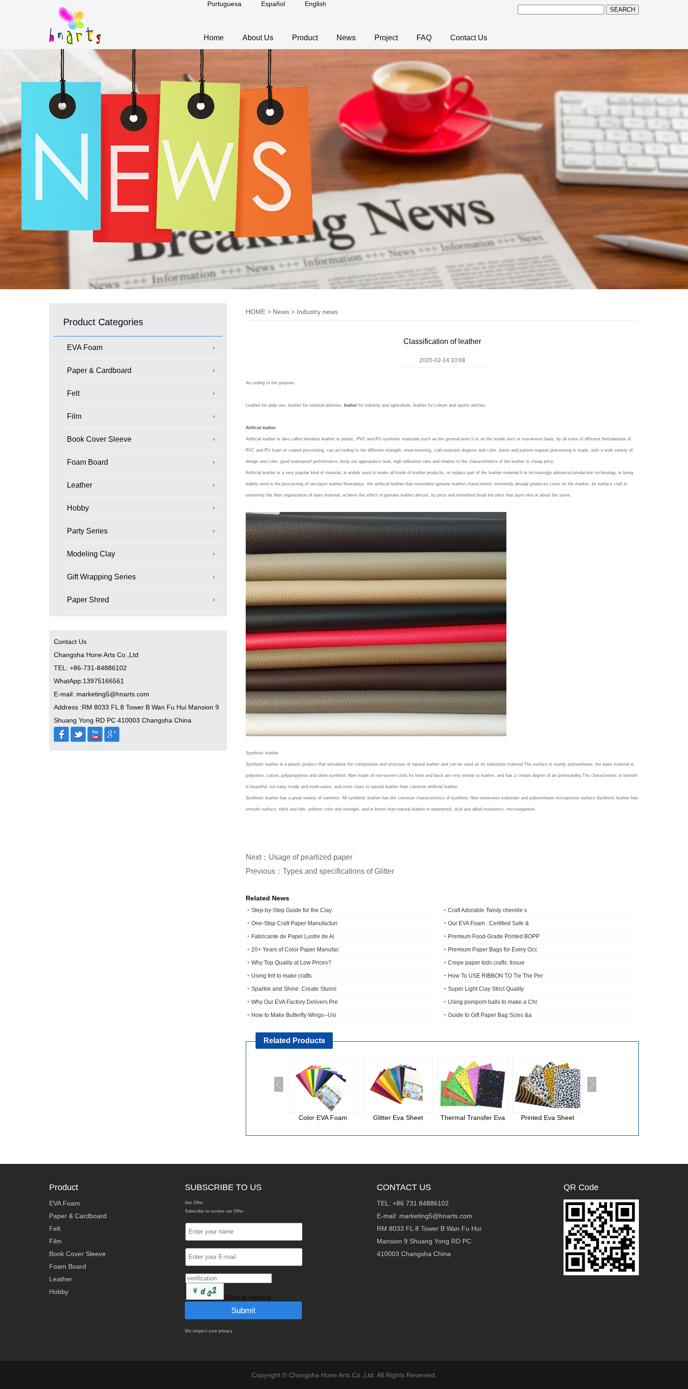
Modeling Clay (91, 554)
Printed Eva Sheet (547, 1117)
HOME (255, 311)
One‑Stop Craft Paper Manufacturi (294, 923)
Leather (79, 485)
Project (386, 38)
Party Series (87, 531)
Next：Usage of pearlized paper (299, 857)
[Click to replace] (205, 1291)
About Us (257, 38)
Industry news (317, 311)
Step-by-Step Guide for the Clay (291, 910)
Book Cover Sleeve (99, 439)
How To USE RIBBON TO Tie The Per (495, 975)
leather (351, 405)
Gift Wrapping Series (101, 577)
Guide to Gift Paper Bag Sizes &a (490, 1015)
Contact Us (468, 38)
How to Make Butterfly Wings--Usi (293, 1015)
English (315, 3)
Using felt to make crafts (281, 975)
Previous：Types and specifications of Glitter (320, 871)
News (346, 38)
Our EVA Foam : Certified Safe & (488, 923)
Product (305, 38)
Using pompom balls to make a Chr (492, 1002)
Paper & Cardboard (99, 370)
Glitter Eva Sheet (398, 1117)
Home (214, 38)
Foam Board (87, 462)
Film (74, 416)
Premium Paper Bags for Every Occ (492, 949)
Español (273, 3)
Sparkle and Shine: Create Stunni (294, 989)
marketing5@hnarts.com (435, 1216)
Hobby (78, 508)
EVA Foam (84, 347)
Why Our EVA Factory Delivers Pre (294, 1002)
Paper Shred (88, 600)
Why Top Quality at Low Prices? (291, 962)
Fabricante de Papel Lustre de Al (292, 936)
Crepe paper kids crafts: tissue (486, 962)
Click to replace (248, 1297)
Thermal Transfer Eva (472, 1117)
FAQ (424, 38)
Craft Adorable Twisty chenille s (487, 910)
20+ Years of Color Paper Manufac (295, 949)
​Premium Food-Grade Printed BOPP (494, 936)
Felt (73, 393)
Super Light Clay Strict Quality (486, 989)
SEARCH (622, 9)
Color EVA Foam (323, 1117)
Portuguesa (224, 3)
